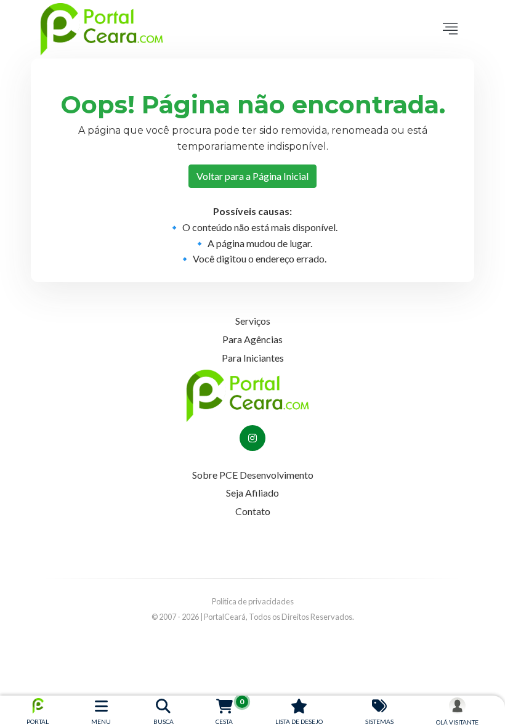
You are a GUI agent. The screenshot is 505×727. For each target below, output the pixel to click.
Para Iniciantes (253, 358)
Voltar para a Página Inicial (252, 176)
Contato (252, 511)
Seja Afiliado (252, 492)
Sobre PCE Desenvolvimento (252, 475)
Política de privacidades (253, 601)
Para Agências (252, 339)
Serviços (252, 321)
